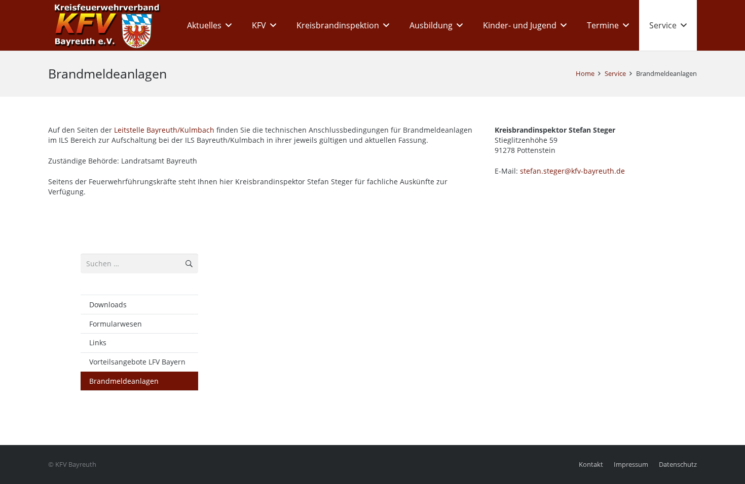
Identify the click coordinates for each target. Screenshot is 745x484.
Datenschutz (678, 464)
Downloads (108, 304)
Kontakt (591, 464)
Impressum (631, 464)
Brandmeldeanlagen (124, 381)
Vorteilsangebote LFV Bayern (137, 362)
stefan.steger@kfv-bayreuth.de (572, 171)
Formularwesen (115, 324)
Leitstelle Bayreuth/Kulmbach (164, 130)
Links (97, 342)
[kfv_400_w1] (104, 25)
